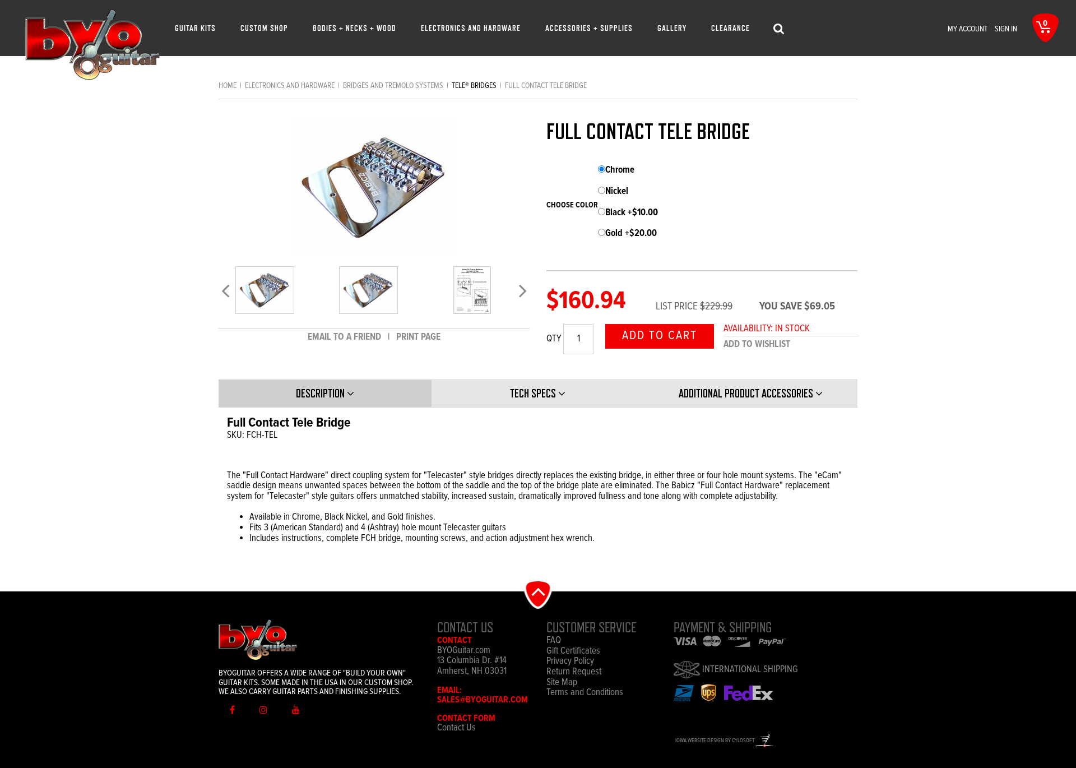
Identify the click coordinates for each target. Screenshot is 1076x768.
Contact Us (456, 728)
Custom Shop (264, 28)
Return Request (573, 672)
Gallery (672, 28)
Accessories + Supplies (589, 28)
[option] (265, 290)
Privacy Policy (570, 661)
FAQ (553, 641)
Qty (553, 339)
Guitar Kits (195, 28)
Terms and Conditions (584, 693)
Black (631, 213)
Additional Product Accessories (747, 393)
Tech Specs (534, 393)
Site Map (561, 683)
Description (321, 393)
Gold (631, 234)
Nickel (616, 192)
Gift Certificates (573, 651)
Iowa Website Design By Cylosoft (715, 740)
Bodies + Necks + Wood (354, 28)
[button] (538, 594)
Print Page (418, 337)
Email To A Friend (345, 337)
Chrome (619, 170)
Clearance (730, 28)
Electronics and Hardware (471, 28)
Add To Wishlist (756, 344)
